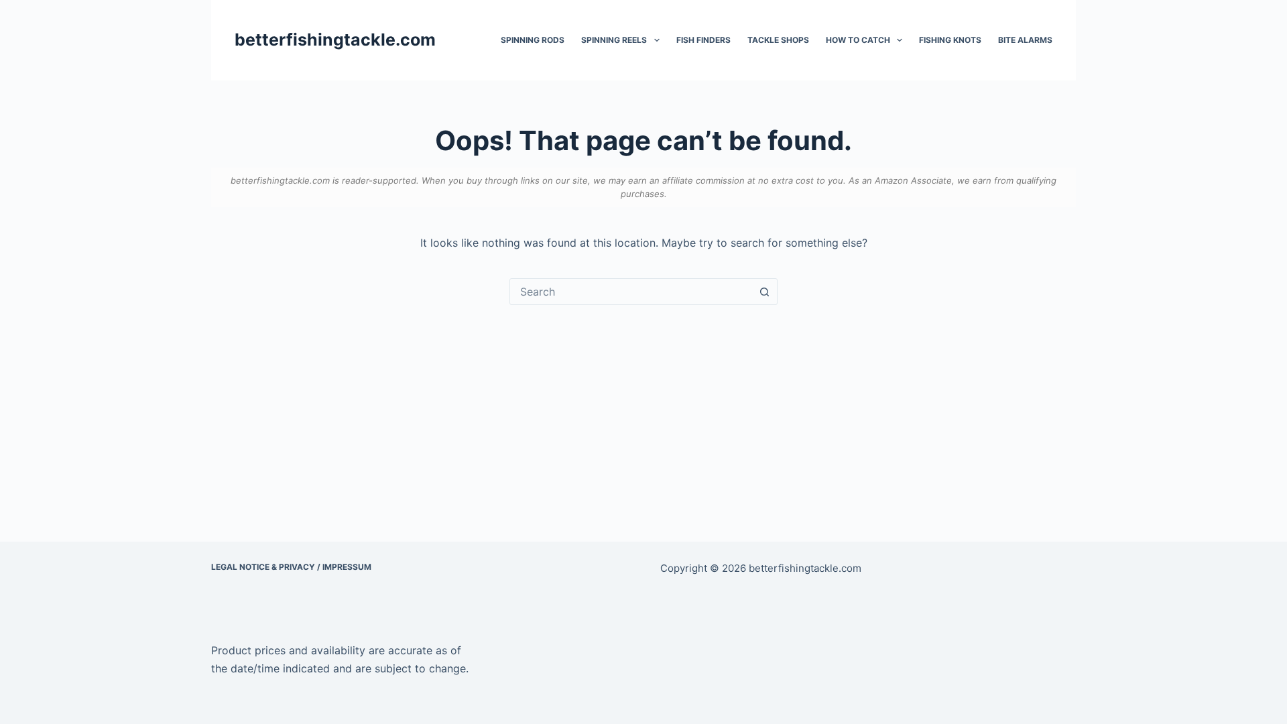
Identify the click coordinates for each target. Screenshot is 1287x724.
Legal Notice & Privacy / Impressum (291, 567)
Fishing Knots (950, 40)
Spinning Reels (614, 40)
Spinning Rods (532, 40)
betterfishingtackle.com (335, 39)
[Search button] (764, 291)
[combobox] (630, 291)
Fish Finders (703, 40)
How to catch (858, 40)
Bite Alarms (1025, 40)
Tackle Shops (778, 40)
